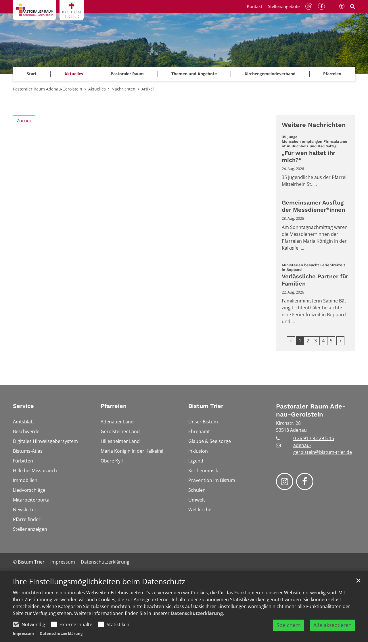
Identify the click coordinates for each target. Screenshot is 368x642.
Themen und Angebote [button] (194, 73)
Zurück (24, 120)
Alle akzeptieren (332, 625)
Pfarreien (113, 405)
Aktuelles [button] (73, 73)
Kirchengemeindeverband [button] (270, 73)
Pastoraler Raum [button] (127, 73)
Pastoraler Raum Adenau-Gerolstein (47, 89)
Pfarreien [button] (332, 73)
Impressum (23, 633)
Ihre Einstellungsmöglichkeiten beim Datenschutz (99, 581)
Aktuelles (97, 89)
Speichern (289, 625)
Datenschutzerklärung (197, 613)
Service (23, 405)
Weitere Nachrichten (314, 124)
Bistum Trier (205, 405)
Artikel (147, 89)
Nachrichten (123, 89)
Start (32, 73)
